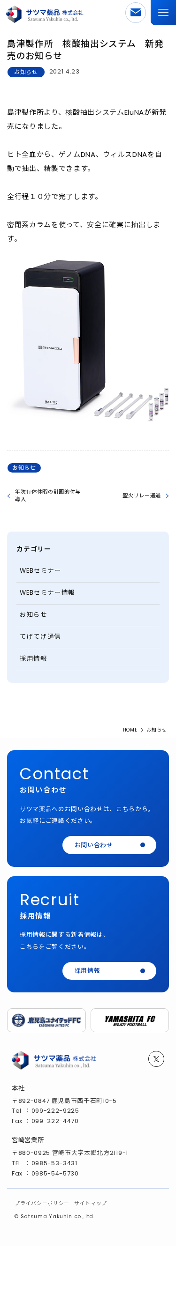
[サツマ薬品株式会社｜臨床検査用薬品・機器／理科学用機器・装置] (45, 12)
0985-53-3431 (54, 1163)
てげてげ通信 (40, 636)
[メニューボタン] (163, 12)
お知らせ (26, 72)
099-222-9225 (55, 1111)
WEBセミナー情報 (47, 592)
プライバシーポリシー (42, 1203)
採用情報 (33, 658)
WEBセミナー (40, 570)
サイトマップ (90, 1203)
